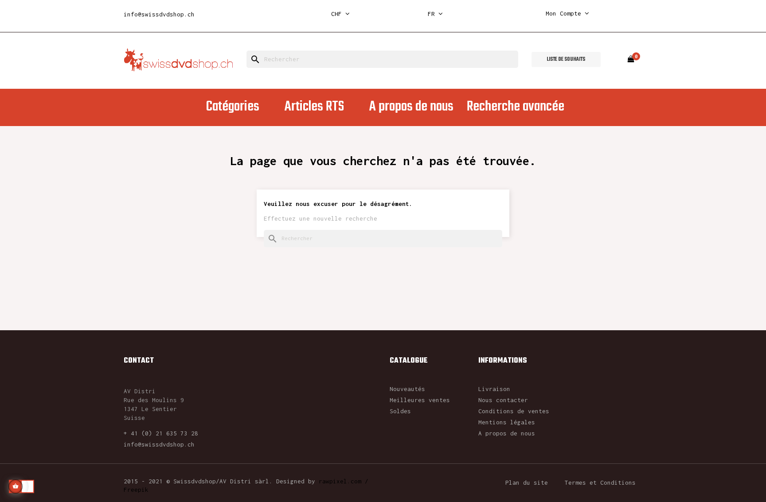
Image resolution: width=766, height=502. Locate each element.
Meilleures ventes (420, 399)
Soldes (400, 411)
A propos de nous (506, 433)
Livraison (494, 388)
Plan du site (526, 482)
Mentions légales (506, 422)
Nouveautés (407, 388)
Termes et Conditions (600, 482)
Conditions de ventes (513, 411)
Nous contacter (503, 399)
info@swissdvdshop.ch (159, 14)
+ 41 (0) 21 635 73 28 (161, 433)
